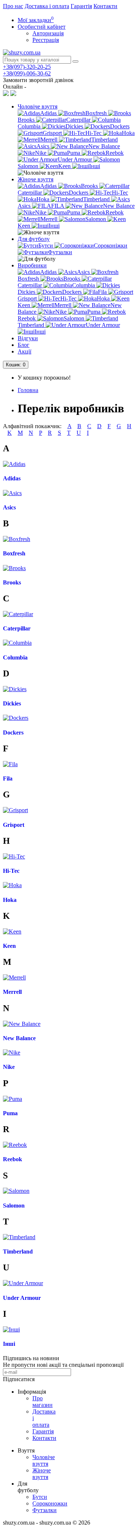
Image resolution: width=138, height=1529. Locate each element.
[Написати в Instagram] (13, 94)
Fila (8, 778)
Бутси (39, 1497)
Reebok (12, 1159)
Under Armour (22, 1298)
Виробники (32, 265)
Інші (9, 1344)
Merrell (12, 992)
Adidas (12, 478)
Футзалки (44, 1510)
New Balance (19, 1038)
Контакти (105, 6)
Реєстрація (45, 40)
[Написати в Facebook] (6, 94)
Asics (9, 507)
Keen (9, 946)
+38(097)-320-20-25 (27, 67)
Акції (24, 351)
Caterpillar (17, 628)
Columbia (15, 657)
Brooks (12, 582)
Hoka (10, 900)
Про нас (13, 6)
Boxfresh (14, 553)
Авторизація (48, 33)
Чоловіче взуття (37, 106)
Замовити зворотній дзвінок (38, 80)
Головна (28, 390)
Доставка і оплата (47, 6)
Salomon (14, 1205)
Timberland (18, 1251)
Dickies (12, 703)
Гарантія (81, 6)
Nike (9, 1067)
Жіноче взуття (35, 179)
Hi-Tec (11, 871)
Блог (23, 345)
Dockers (13, 732)
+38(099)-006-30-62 (27, 73)
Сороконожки (49, 1503)
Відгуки (28, 338)
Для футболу (34, 239)
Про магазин (42, 1401)
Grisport (13, 825)
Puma (10, 1113)
